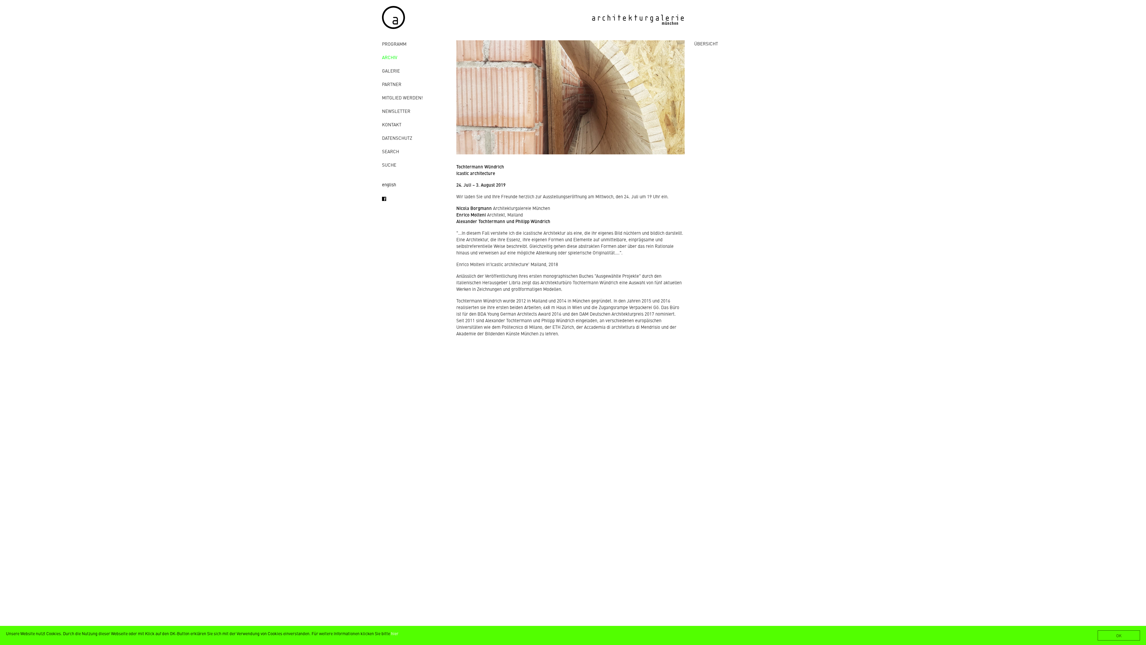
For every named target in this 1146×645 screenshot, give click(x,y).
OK (1119, 635)
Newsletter (396, 111)
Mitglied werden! (402, 97)
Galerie (391, 70)
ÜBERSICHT (706, 43)
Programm (394, 44)
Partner (391, 84)
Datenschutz (397, 138)
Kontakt (391, 124)
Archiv (389, 57)
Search (390, 151)
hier (394, 633)
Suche (389, 165)
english (389, 184)
